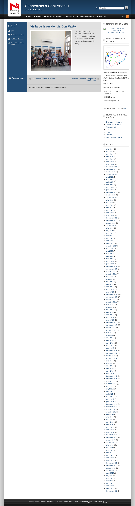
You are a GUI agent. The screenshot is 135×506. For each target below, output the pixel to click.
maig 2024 (110, 154)
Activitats (14, 39)
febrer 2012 (110, 486)
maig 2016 (110, 366)
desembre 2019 (111, 266)
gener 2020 (110, 264)
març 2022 (110, 210)
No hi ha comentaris (17, 35)
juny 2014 (109, 420)
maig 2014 (110, 422)
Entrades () (86, 502)
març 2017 (110, 343)
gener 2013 (110, 460)
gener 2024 (110, 164)
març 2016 (110, 371)
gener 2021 (110, 243)
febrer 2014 (110, 430)
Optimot (108, 132)
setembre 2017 (111, 330)
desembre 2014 (111, 404)
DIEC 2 (108, 130)
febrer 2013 (110, 458)
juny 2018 (109, 307)
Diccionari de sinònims (114, 122)
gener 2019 (110, 292)
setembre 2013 (111, 443)
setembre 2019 (111, 274)
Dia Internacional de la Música (43, 79)
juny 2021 (109, 231)
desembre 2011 (111, 491)
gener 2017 (110, 348)
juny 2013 (109, 448)
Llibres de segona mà (86, 16)
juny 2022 (109, 202)
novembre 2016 (111, 353)
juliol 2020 (109, 249)
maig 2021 (110, 233)
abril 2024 (109, 157)
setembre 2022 (111, 197)
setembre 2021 (111, 225)
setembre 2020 (111, 246)
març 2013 (110, 455)
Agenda (39, 16)
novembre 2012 (111, 465)
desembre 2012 (111, 463)
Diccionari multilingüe (113, 124)
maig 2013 (110, 450)
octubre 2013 (110, 440)
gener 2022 (110, 215)
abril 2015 (109, 394)
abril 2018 (109, 312)
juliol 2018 (109, 305)
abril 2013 (109, 453)
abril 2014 (109, 425)
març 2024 (110, 159)
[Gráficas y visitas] (116, 30)
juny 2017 (109, 335)
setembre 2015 (111, 384)
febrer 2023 (110, 187)
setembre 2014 (111, 412)
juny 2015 (109, 389)
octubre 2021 (110, 223)
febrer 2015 (110, 399)
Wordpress (68, 502)
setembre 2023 (111, 174)
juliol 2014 (109, 417)
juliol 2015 (109, 386)
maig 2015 (110, 391)
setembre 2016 (111, 358)
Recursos (102, 16)
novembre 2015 (111, 379)
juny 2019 (109, 279)
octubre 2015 (110, 381)
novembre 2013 (111, 437)
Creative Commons (46, 502)
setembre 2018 (111, 302)
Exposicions (15, 43)
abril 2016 (109, 368)
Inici (29, 16)
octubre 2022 (110, 195)
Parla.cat (109, 135)
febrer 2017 (110, 345)
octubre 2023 (110, 172)
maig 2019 (110, 282)
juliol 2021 (109, 228)
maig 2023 (110, 180)
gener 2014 (110, 432)
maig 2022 (110, 205)
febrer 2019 (110, 289)
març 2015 (110, 396)
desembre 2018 (111, 294)
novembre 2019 (111, 269)
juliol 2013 (109, 445)
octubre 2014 (110, 409)
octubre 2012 (110, 468)
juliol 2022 (109, 200)
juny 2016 (109, 363)
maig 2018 (110, 310)
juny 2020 (109, 251)
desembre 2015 (111, 376)
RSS (123, 16)
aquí (124, 108)
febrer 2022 (110, 213)
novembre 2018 (111, 297)
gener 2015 (110, 402)
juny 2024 (109, 151)
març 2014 (110, 427)
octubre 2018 (110, 300)
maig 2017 (110, 338)
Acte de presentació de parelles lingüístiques (84, 79)
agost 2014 (110, 414)
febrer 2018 (110, 317)
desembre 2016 (111, 351)
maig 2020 (110, 254)
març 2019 (110, 287)
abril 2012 (109, 481)
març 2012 (110, 483)
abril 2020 (109, 256)
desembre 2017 (111, 322)
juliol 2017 (109, 333)
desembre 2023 (111, 167)
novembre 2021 (111, 220)
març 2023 (110, 185)
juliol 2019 (109, 277)
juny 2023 (109, 177)
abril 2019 (109, 284)
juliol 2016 (109, 361)
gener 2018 (110, 320)
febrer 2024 (110, 162)
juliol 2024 (109, 149)
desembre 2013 (111, 435)
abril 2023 (109, 182)
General (20, 39)
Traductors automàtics (114, 137)
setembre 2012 (111, 471)
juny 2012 (109, 476)
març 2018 (110, 315)
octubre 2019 (110, 271)
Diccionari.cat (111, 127)
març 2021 (110, 238)
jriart (12, 31)
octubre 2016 (110, 356)
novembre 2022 (111, 192)
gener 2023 (110, 190)
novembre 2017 (111, 325)
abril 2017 (109, 340)
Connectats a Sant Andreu (47, 6)
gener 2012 (110, 488)
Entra (76, 502)
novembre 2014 (111, 407)
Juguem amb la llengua (55, 16)
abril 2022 (109, 208)
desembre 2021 (111, 218)
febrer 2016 (110, 374)
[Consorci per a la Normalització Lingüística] (14, 9)
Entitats (71, 16)
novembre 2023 (111, 169)
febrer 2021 (110, 241)
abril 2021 (109, 236)
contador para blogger (116, 32)
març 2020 (110, 259)
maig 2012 (110, 478)
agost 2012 (110, 473)
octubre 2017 (110, 328)
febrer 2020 (110, 261)
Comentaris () (100, 502)
